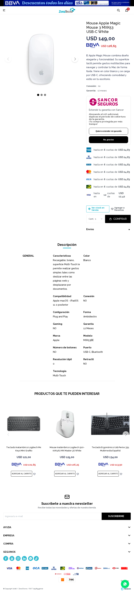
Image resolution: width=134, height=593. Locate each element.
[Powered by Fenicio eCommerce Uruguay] (126, 588)
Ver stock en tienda (98, 209)
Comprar (120, 218)
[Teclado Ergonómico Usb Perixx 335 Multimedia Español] (110, 423)
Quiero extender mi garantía (109, 131)
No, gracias (108, 140)
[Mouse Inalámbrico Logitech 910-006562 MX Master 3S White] (67, 423)
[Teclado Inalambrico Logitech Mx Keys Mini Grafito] (23, 423)
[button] (75, 59)
